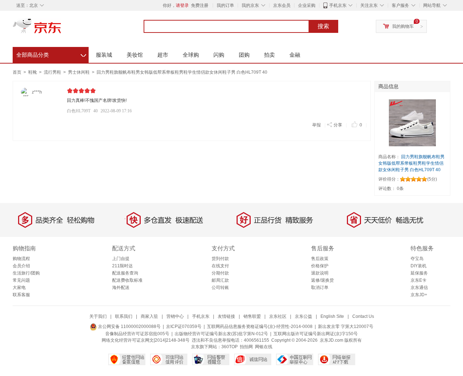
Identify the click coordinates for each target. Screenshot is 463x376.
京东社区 (277, 316)
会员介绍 (21, 265)
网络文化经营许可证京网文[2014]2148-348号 (146, 340)
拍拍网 (246, 346)
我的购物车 (403, 26)
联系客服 (21, 294)
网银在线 (263, 346)
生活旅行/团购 (26, 273)
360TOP (229, 346)
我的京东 (250, 5)
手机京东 (338, 5)
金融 (294, 55)
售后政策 (319, 258)
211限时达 (122, 265)
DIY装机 (418, 265)
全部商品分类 (51, 54)
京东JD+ (419, 294)
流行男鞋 (53, 72)
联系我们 (123, 316)
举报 (316, 125)
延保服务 (419, 273)
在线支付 (220, 265)
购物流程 (21, 258)
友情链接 (226, 316)
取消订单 (319, 287)
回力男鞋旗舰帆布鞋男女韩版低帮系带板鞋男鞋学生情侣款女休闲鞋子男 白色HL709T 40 (182, 72)
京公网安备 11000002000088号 (129, 326)
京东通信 (419, 287)
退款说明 (319, 273)
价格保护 (319, 265)
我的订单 (225, 5)
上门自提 (120, 258)
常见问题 (21, 280)
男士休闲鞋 (79, 72)
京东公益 (303, 316)
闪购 (218, 55)
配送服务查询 (125, 273)
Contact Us (363, 316)
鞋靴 (33, 72)
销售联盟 (252, 316)
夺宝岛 (417, 258)
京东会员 (281, 5)
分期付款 (220, 273)
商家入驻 (149, 316)
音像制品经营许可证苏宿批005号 (137, 333)
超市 (162, 55)
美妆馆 (135, 55)
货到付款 (220, 258)
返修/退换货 (322, 280)
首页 (17, 72)
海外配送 (120, 287)
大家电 (19, 287)
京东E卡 (418, 280)
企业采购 (306, 5)
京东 (61, 29)
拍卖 (269, 55)
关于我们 (98, 316)
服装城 (104, 55)
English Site (332, 316)
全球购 (191, 55)
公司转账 (220, 287)
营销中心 (175, 316)
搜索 (323, 26)
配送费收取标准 (127, 280)
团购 (244, 55)
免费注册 (199, 5)
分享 (338, 125)
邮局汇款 (220, 280)
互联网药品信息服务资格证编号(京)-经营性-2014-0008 (260, 326)
